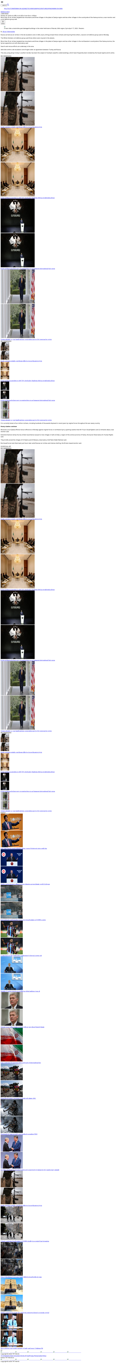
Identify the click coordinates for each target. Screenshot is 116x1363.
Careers (17, 1356)
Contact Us (12, 1356)
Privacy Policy (33, 1356)
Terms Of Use (24, 1356)
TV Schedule (5, 1356)
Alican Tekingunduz (8, 31)
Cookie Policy (42, 1356)
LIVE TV (4, 5)
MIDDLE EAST (5, 12)
